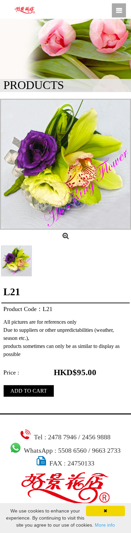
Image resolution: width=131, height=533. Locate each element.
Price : (11, 372)
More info (105, 525)
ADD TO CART (28, 391)
